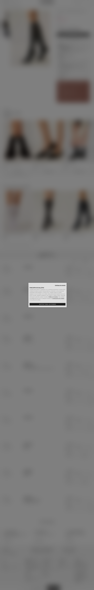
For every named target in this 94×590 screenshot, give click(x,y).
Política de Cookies (53, 297)
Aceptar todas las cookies (47, 304)
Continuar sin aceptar (60, 285)
